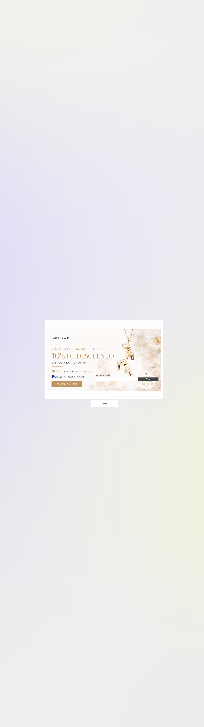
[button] (153, 328)
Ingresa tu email (102, 375)
